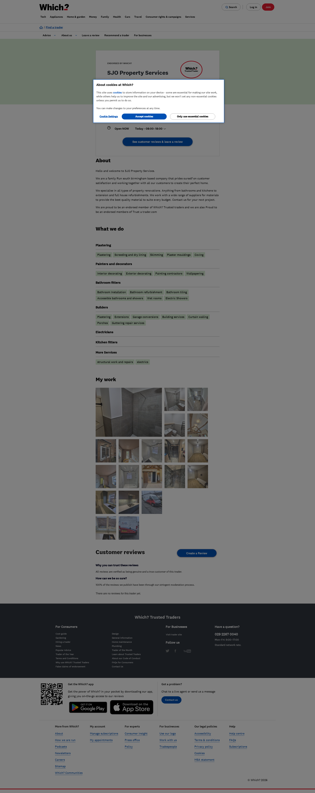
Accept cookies (144, 116)
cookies (117, 92)
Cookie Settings (109, 116)
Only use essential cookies (192, 116)
